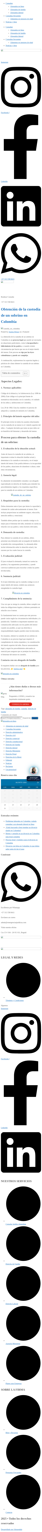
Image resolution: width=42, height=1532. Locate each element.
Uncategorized (11, 770)
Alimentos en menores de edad (17, 726)
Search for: (27, 718)
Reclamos (9, 766)
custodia (24, 709)
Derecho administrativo (14, 732)
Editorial (9, 760)
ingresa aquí (18, 669)
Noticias (9, 763)
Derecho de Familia (13, 745)
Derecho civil (11, 735)
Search (34, 718)
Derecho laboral (11, 748)
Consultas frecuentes (13, 729)
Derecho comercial (12, 739)
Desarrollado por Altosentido (11, 1529)
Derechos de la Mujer (13, 757)
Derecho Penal (11, 754)
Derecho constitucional (14, 742)
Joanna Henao (14, 332)
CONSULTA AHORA (20, 704)
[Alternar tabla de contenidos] (24, 373)
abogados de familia (12, 709)
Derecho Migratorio (13, 751)
